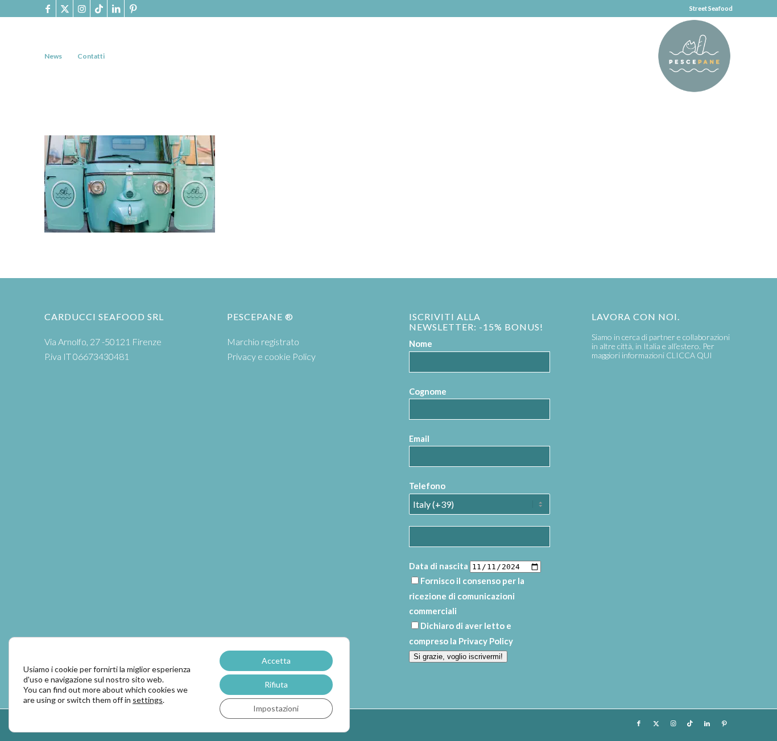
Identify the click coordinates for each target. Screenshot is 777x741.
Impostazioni (276, 708)
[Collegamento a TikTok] (98, 8)
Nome (420, 343)
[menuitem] (53, 56)
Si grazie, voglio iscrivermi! (458, 656)
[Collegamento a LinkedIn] (116, 8)
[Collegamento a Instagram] (81, 8)
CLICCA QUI (689, 355)
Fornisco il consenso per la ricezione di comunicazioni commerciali (466, 596)
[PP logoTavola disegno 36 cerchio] (694, 56)
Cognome (428, 391)
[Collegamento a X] (64, 8)
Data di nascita (438, 566)
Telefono (427, 486)
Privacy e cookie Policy (271, 356)
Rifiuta (276, 684)
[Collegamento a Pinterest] (133, 8)
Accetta (276, 660)
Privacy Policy (485, 641)
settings (148, 700)
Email (419, 438)
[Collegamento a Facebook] (47, 8)
